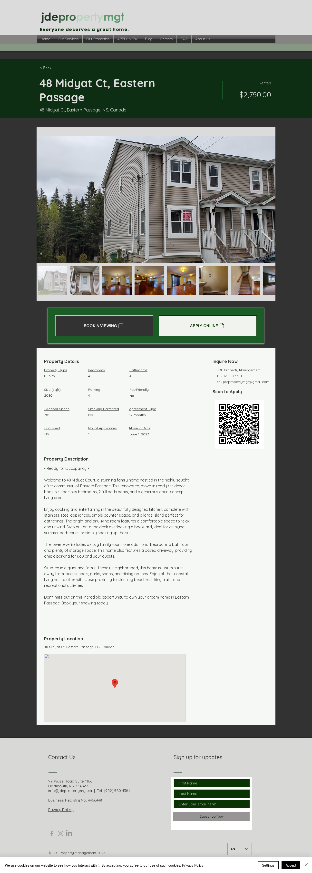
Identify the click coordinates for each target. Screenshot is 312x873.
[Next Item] (267, 199)
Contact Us (62, 757)
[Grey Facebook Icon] (52, 833)
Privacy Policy (192, 865)
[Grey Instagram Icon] (60, 833)
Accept (291, 865)
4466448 (95, 800)
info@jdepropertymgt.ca (70, 790)
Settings (268, 865)
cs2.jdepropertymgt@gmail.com (243, 382)
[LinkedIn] (69, 833)
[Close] (306, 865)
